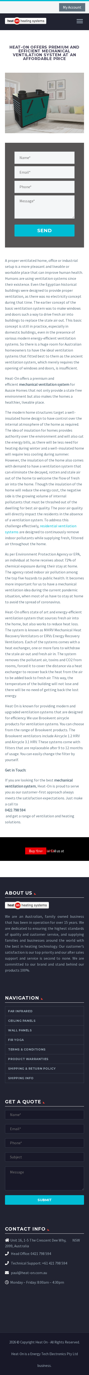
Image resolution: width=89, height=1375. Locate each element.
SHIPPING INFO (21, 1078)
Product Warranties (28, 1059)
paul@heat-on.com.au (28, 1272)
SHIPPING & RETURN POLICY (32, 1068)
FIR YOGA (16, 1040)
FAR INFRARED (20, 1011)
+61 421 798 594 (54, 1263)
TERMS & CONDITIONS (27, 1049)
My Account (72, 7)
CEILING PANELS (21, 1021)
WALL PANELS (20, 1030)
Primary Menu (79, 21)
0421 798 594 (45, 851)
